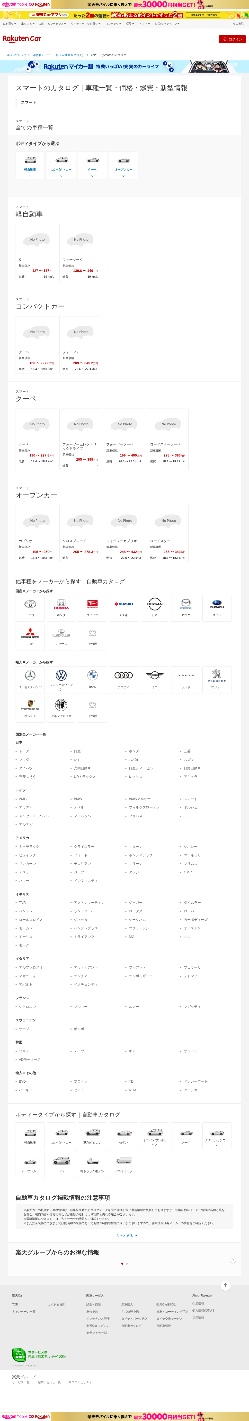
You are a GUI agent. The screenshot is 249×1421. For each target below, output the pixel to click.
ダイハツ (26, 768)
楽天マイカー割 (96, 1333)
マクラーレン (139, 928)
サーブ (24, 1029)
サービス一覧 (21, 1382)
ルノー (134, 1007)
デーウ (79, 1051)
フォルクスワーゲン (144, 807)
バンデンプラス (86, 928)
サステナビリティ (80, 1382)
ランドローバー (86, 911)
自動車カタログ (131, 1325)
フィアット (137, 967)
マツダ (24, 760)
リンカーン (27, 864)
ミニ (187, 816)
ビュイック (27, 855)
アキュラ (190, 777)
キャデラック (29, 847)
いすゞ (79, 760)
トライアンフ (84, 937)
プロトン (81, 1081)
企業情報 (198, 1303)
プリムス (190, 864)
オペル (79, 807)
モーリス (26, 937)
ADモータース (30, 1059)
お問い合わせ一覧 (49, 1382)
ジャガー (135, 903)
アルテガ (26, 824)
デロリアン (82, 864)
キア (132, 1051)
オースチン (192, 928)
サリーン (135, 864)
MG (131, 937)
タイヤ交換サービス (169, 1318)
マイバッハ (82, 816)
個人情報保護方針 (204, 1310)
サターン (135, 847)
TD (131, 1081)
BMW (78, 799)
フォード (81, 855)
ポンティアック (141, 855)
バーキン (26, 1090)
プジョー (81, 1007)
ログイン (235, 39)
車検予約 (92, 1311)
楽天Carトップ (16, 55)
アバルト (26, 984)
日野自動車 (192, 768)
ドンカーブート (196, 1081)
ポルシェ (190, 807)
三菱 (187, 751)
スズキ (189, 760)
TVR (22, 903)
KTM (132, 1090)
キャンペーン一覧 (24, 1311)
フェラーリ (192, 967)
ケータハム (137, 920)
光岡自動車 (82, 768)
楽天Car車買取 (166, 1304)
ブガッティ (192, 1007)
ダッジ (134, 872)
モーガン (26, 928)
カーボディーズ (196, 920)
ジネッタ (81, 920)
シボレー (190, 847)
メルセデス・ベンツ (34, 816)
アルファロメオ (31, 967)
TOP (15, 1304)
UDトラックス (85, 777)
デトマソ (190, 976)
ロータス (135, 911)
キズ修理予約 (130, 1311)
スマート (190, 799)
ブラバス (135, 816)
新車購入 (127, 1304)
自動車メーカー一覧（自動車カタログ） (58, 55)
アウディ (26, 807)
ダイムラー (192, 903)
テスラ (24, 872)
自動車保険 (163, 1325)
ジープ (79, 872)
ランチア (81, 976)
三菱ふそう (27, 777)
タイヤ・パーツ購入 (134, 1318)
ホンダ (134, 751)
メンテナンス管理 (98, 1318)
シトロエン (27, 1007)
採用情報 (198, 1317)
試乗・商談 (93, 1304)
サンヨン (190, 1051)
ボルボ (79, 1029)
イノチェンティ (86, 984)
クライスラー (84, 847)
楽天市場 (238, 24)
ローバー (190, 911)
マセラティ (27, 976)
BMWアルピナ (140, 799)
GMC (188, 872)
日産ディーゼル (141, 768)
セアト (79, 1090)
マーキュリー (194, 855)
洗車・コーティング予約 (172, 1311)
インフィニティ (86, 881)
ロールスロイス (31, 920)
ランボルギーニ (141, 976)
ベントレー (27, 911)
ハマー (24, 881)
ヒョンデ (26, 1051)
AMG (23, 799)
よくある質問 (56, 1304)
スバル (134, 760)
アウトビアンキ (86, 967)
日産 (77, 751)
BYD (22, 1081)
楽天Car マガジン (97, 1325)
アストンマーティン (89, 903)
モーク (24, 945)
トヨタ (24, 751)
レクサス (135, 777)
